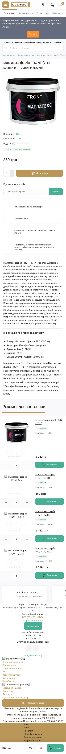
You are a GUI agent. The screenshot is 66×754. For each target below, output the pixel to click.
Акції (4, 671)
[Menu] (5, 4)
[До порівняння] (40, 748)
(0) (13, 143)
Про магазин (9, 665)
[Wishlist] (16, 451)
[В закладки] (31, 748)
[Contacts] (52, 4)
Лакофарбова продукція (29, 55)
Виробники (8, 681)
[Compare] (23, 451)
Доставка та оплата (12, 662)
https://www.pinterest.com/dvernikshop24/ (28, 648)
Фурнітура (7, 691)
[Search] (5, 48)
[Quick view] (9, 451)
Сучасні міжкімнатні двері (15, 697)
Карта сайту (8, 678)
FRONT (19, 134)
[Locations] (42, 4)
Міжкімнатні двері (11, 688)
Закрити (33, 34)
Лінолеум (7, 694)
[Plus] (12, 171)
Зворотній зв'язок (11, 675)
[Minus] (12, 175)
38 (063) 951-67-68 (34, 617)
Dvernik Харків (8, 55)
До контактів (33, 626)
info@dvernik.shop (33, 655)
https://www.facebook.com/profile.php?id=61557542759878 (36, 648)
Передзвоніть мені (33, 620)
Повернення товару (12, 668)
